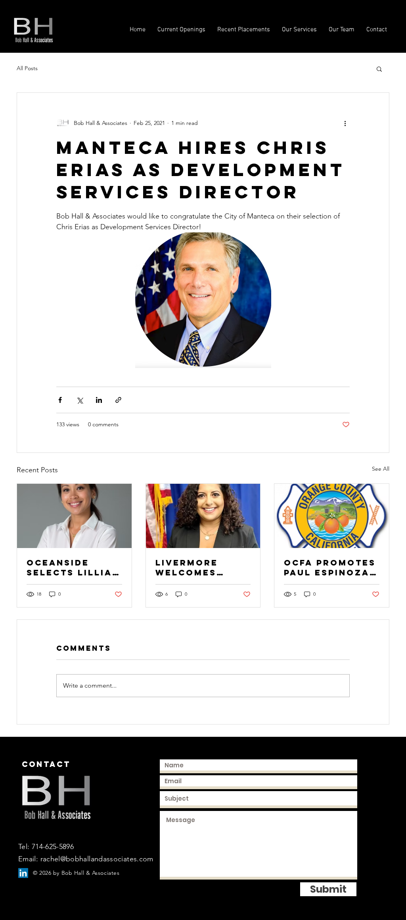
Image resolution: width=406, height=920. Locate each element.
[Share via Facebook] (60, 400)
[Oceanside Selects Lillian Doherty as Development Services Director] (74, 516)
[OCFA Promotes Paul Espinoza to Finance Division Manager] (331, 516)
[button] (379, 68)
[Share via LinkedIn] (99, 400)
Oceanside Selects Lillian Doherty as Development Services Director (73, 567)
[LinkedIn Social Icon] (23, 873)
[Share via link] (118, 400)
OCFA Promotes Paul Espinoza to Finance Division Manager (330, 567)
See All (380, 468)
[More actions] (345, 123)
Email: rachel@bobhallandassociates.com (85, 859)
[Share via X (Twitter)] (79, 400)
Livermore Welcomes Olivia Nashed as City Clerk (197, 567)
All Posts (27, 68)
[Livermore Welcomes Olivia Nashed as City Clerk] (203, 516)
